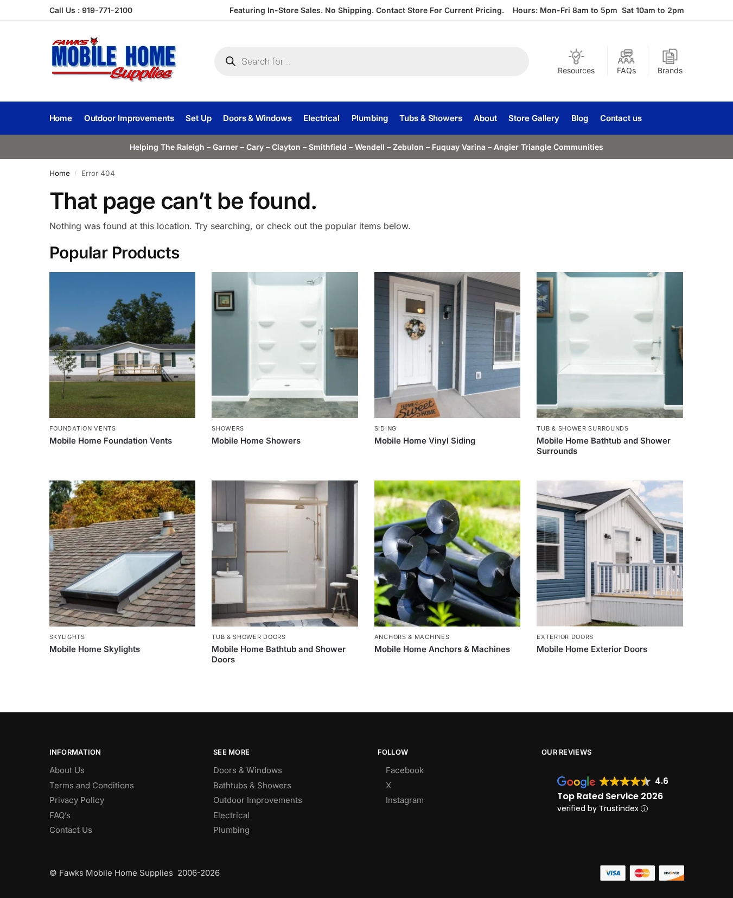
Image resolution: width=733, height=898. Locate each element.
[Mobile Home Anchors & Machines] (447, 553)
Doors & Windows (247, 770)
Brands (670, 70)
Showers (228, 428)
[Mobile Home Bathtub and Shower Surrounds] (610, 345)
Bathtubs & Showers (252, 785)
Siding (385, 428)
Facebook (405, 770)
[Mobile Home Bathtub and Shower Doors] (285, 553)
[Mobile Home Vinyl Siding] (447, 345)
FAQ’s (60, 815)
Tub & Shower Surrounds (582, 428)
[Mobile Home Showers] (285, 345)
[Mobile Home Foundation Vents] (122, 345)
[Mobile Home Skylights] (122, 553)
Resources (576, 70)
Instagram (405, 800)
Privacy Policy (76, 800)
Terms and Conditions (91, 785)
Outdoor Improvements (257, 800)
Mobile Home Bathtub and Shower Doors (279, 654)
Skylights (67, 637)
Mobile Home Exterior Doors (592, 649)
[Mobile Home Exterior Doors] (610, 553)
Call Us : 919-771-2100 (90, 10)
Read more (122, 458)
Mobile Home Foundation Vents (110, 440)
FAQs (626, 70)
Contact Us (70, 830)
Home (59, 173)
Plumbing (231, 830)
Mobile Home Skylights (94, 649)
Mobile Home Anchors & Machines (442, 649)
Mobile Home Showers (256, 440)
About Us (67, 770)
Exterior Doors (565, 637)
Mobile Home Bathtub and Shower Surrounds (604, 446)
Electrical (231, 815)
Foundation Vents (82, 428)
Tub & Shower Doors (249, 637)
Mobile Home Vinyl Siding (424, 440)
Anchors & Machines (412, 637)
